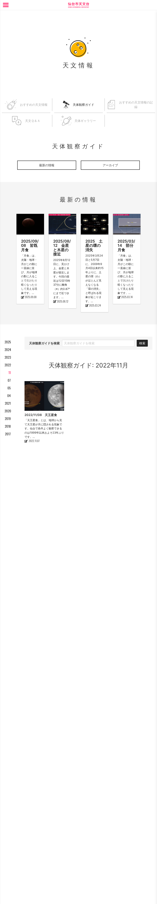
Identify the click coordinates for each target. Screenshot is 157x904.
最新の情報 (46, 165)
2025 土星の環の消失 (94, 245)
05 (9, 388)
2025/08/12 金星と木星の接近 (62, 248)
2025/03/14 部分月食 (126, 245)
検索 (142, 343)
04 (9, 395)
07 (9, 380)
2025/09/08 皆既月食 (30, 245)
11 (9, 372)
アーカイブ (110, 165)
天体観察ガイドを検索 (44, 343)
